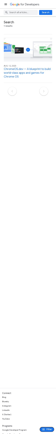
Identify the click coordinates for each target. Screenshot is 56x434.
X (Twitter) (6, 414)
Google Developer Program (14, 430)
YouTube (6, 419)
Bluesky (5, 401)
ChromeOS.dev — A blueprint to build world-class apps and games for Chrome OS (27, 72)
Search (46, 12)
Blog (4, 397)
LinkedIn (6, 410)
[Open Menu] (6, 4)
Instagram (6, 406)
